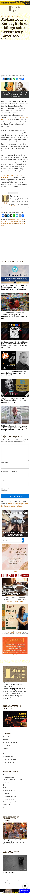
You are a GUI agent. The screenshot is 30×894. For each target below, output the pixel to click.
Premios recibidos (9, 790)
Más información (23, 635)
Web (2, 480)
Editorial (6, 737)
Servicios (6, 782)
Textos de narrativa (9, 759)
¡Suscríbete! (7, 804)
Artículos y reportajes (10, 742)
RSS (4, 807)
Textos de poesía (8, 762)
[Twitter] (7, 203)
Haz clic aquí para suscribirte (14, 601)
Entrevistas (6, 745)
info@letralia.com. (13, 206)
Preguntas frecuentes (10, 796)
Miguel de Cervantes (17, 221)
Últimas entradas (13, 193)
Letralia (14, 196)
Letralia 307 (5, 221)
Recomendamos (8, 754)
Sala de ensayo (8, 756)
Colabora (6, 793)
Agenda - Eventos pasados (9, 16)
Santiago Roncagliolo (8, 223)
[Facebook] (5, 203)
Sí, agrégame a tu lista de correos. (11, 490)
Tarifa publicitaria (12, 778)
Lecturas (6, 751)
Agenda (5, 739)
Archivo (5, 787)
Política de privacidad (10, 802)
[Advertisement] (15, 58)
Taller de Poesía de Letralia (14, 632)
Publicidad (15, 571)
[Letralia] (5, 198)
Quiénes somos (8, 785)
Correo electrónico (9, 471)
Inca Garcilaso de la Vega (18, 219)
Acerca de (4, 193)
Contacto (6, 775)
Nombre (4, 462)
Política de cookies (9, 799)
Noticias (5, 748)
